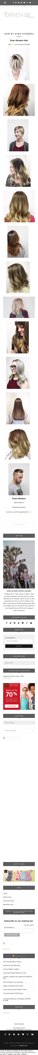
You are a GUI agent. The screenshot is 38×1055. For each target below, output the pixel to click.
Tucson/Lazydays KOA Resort (13, 993)
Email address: (10, 638)
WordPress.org (8, 904)
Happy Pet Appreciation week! (13, 986)
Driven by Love (19, 956)
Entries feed (7, 897)
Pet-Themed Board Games (12, 962)
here (13, 44)
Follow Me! (6, 1013)
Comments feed (8, 901)
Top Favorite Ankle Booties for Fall (14, 973)
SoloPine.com (23, 1045)
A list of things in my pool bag (13, 982)
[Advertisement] (19, 826)
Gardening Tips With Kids (11, 965)
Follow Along (7, 678)
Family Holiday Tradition (11, 969)
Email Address (9, 927)
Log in (5, 893)
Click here (6, 949)
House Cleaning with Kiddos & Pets (15, 989)
